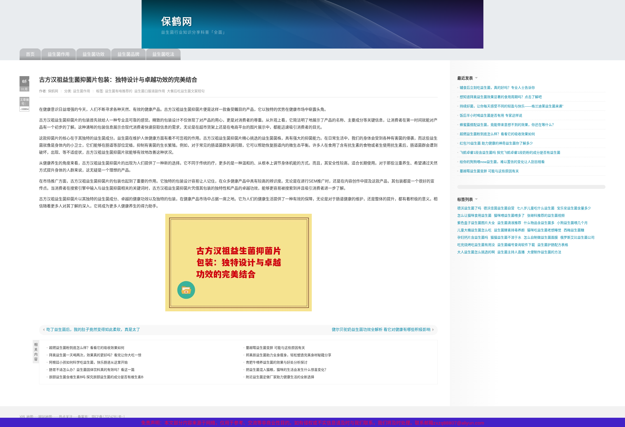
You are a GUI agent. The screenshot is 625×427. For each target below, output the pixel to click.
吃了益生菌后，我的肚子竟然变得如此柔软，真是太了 (93, 330)
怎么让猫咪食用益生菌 (474, 215)
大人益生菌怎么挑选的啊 (476, 252)
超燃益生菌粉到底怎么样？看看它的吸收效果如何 (86, 348)
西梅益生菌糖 (574, 230)
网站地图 (45, 417)
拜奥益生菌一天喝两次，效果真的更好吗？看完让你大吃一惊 (95, 355)
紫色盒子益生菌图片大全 (476, 223)
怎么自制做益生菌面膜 (541, 237)
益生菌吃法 (163, 54)
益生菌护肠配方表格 (552, 245)
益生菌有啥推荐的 (118, 91)
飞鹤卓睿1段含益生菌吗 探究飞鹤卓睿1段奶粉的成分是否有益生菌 (510, 152)
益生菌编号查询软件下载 (516, 245)
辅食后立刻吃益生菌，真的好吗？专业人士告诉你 (497, 88)
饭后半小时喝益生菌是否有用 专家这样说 (491, 115)
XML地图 (26, 417)
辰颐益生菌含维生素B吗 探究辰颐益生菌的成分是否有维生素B (96, 377)
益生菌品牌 (128, 54)
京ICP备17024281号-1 (108, 417)
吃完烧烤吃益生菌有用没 (476, 245)
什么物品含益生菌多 (539, 223)
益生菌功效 (93, 54)
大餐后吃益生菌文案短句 (186, 91)
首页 (30, 54)
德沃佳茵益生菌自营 (499, 208)
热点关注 (66, 417)
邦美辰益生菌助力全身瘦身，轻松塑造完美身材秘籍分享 (288, 355)
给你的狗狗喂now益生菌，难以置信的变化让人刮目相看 (502, 162)
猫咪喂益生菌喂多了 (509, 215)
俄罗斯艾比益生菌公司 (577, 237)
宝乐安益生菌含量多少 (574, 208)
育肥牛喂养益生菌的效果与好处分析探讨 (276, 362)
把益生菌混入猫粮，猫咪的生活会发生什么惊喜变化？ (287, 370)
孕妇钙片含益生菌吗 (472, 237)
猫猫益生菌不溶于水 (505, 237)
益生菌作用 (59, 54)
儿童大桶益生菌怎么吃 (474, 230)
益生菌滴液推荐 (509, 223)
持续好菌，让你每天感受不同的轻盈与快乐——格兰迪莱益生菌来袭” (511, 106)
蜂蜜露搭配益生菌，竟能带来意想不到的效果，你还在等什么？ (507, 125)
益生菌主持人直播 (511, 252)
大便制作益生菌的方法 (544, 252)
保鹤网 (177, 21)
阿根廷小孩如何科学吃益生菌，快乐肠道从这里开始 (88, 362)
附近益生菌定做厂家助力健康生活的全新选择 (280, 377)
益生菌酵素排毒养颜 (509, 230)
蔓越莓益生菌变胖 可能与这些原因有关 (275, 348)
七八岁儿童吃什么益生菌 (535, 208)
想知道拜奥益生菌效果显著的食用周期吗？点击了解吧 (501, 97)
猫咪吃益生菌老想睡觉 (544, 230)
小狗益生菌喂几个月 (572, 223)
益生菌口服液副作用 (149, 91)
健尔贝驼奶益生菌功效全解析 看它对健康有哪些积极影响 (381, 330)
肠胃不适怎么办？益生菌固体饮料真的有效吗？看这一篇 (92, 370)
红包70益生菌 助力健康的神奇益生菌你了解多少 (496, 143)
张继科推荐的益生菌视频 (546, 215)
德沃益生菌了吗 (469, 208)
